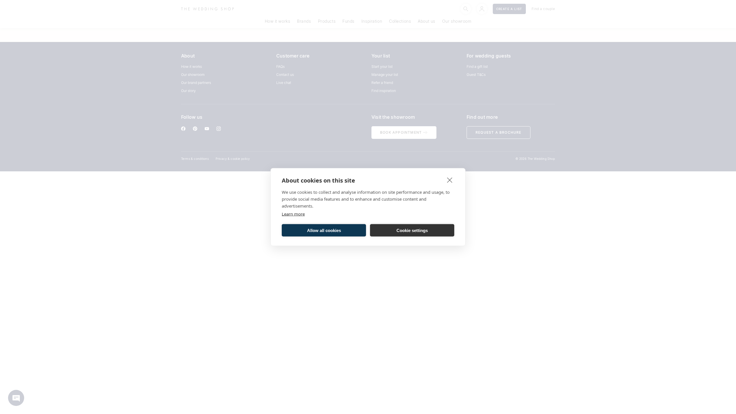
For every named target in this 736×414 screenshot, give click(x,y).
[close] (449, 180)
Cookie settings (412, 230)
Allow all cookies (324, 230)
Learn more (293, 214)
